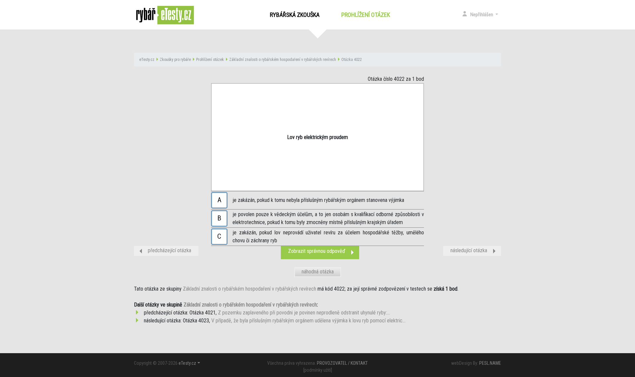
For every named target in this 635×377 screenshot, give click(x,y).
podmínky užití (317, 370)
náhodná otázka (318, 271)
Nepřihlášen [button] (482, 15)
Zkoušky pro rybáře (175, 59)
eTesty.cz (146, 59)
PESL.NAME (490, 363)
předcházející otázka (169, 250)
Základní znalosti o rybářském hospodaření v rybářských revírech (282, 59)
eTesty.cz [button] (187, 363)
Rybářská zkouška (294, 14)
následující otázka (468, 250)
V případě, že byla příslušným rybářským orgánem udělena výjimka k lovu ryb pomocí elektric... (308, 320)
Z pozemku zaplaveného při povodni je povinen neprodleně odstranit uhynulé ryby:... (304, 312)
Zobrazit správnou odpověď (316, 251)
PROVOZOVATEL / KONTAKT (342, 363)
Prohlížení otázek (367, 14)
